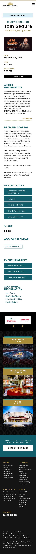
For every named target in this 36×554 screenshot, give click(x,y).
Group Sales (23, 484)
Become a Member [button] (16, 277)
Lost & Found (23, 500)
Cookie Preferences (19, 532)
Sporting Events (8, 473)
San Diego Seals (8, 478)
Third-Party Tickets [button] (16, 211)
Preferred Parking (8, 496)
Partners (22, 494)
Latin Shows (6, 471)
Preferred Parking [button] (16, 265)
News (21, 496)
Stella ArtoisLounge (18, 372)
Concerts (5, 467)
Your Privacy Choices (9, 534)
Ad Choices (20, 534)
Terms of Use (7, 536)
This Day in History (25, 498)
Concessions (7, 500)
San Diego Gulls (8, 475)
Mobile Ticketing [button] (15, 205)
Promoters (18, 538)
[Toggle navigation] (33, 4)
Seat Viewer (10, 293)
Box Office (22, 475)
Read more (27, 118)
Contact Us (22, 504)
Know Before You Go (9, 492)
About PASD (23, 492)
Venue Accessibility (9, 498)
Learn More (18, 76)
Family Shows (7, 469)
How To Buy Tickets (13, 296)
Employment (23, 502)
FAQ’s (21, 506)
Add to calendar (14, 246)
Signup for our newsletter (18, 448)
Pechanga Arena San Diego (10, 4)
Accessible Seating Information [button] (16, 192)
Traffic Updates (12, 302)
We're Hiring (18, 403)
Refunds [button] (12, 199)
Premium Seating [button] (16, 271)
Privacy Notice (7, 532)
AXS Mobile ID (23, 477)
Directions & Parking (14, 299)
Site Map (15, 536)
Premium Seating (24, 482)
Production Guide (8, 538)
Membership (23, 479)
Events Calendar (8, 465)
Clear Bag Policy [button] (15, 217)
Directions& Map (18, 341)
